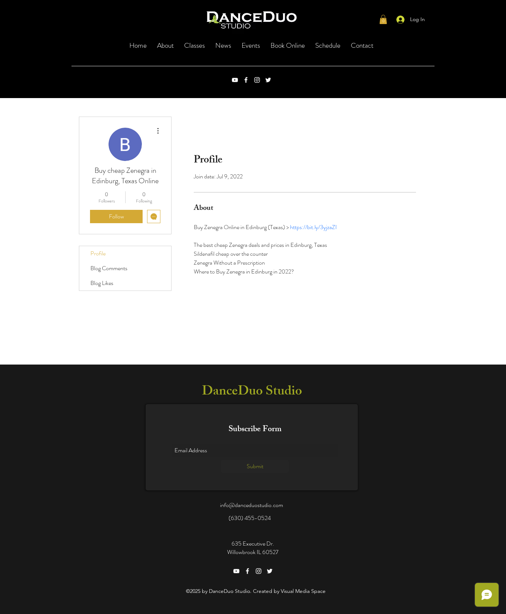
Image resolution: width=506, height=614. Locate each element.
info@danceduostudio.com (251, 505)
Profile (98, 253)
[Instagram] (257, 80)
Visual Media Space (303, 591)
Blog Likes (101, 283)
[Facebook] (246, 80)
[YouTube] (235, 80)
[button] (383, 19)
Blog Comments (108, 268)
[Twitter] (268, 80)
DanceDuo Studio (252, 392)
